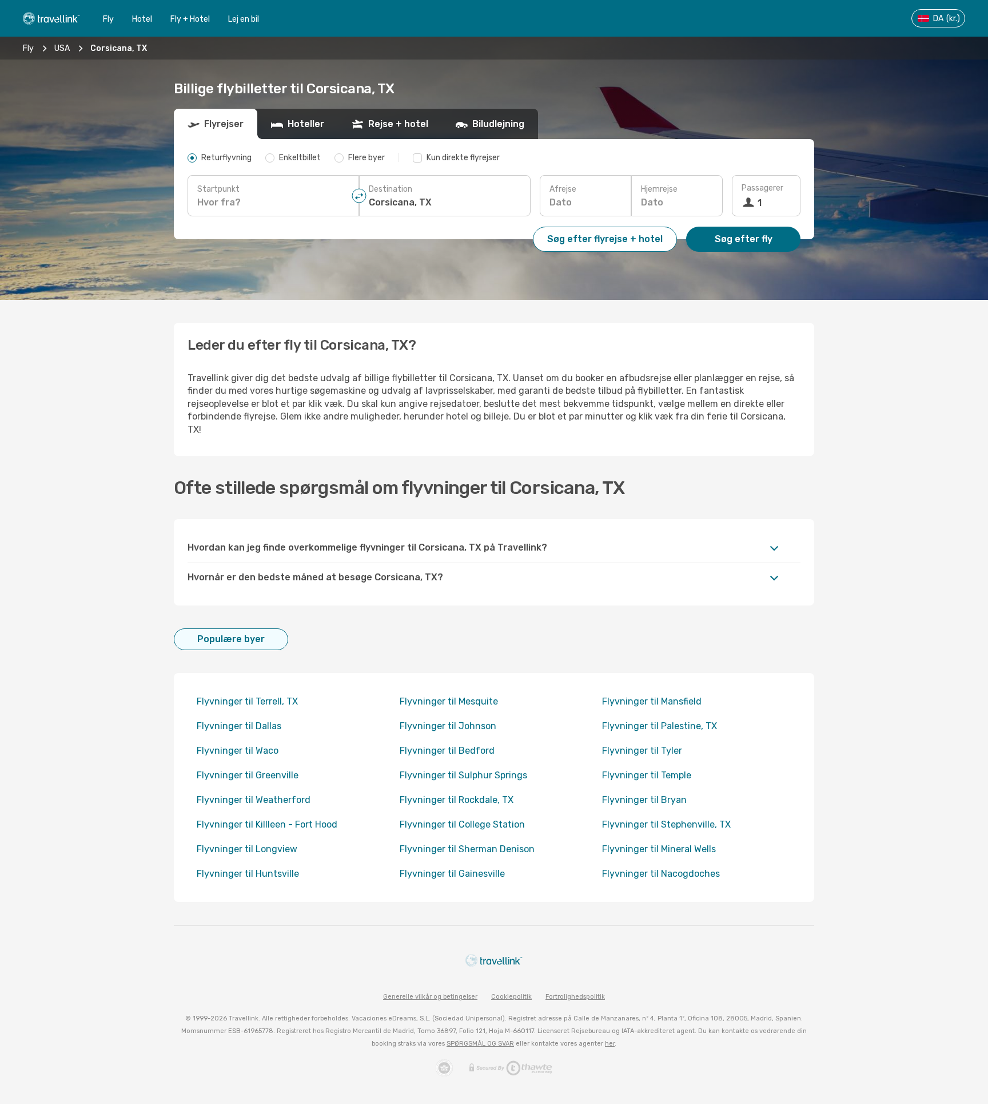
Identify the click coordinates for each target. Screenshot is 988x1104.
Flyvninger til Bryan (644, 799)
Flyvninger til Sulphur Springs (463, 775)
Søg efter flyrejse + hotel (605, 239)
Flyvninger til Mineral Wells (659, 849)
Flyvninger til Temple (646, 775)
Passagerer (762, 188)
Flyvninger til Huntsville (248, 873)
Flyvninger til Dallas (239, 726)
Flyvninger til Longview (247, 849)
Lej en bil (243, 19)
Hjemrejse (659, 189)
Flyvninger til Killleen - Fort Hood (267, 824)
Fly (108, 19)
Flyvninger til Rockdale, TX (456, 799)
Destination (390, 189)
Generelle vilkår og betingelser (430, 996)
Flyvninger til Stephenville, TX (666, 824)
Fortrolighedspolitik (575, 996)
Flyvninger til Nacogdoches (661, 873)
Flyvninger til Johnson (448, 726)
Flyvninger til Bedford (447, 750)
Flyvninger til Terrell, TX (247, 701)
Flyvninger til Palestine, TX (659, 726)
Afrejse (562, 189)
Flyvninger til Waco (237, 750)
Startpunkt (218, 189)
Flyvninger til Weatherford (253, 799)
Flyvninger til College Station (462, 824)
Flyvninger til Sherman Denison (467, 849)
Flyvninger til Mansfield (652, 701)
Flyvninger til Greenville (247, 775)
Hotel (142, 19)
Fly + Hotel (190, 19)
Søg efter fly (743, 239)
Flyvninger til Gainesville (452, 873)
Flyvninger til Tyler (642, 750)
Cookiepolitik (511, 996)
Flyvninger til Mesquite (449, 701)
